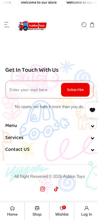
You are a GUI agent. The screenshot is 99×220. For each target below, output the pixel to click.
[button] (7, 24)
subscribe (75, 90)
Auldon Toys (74, 176)
